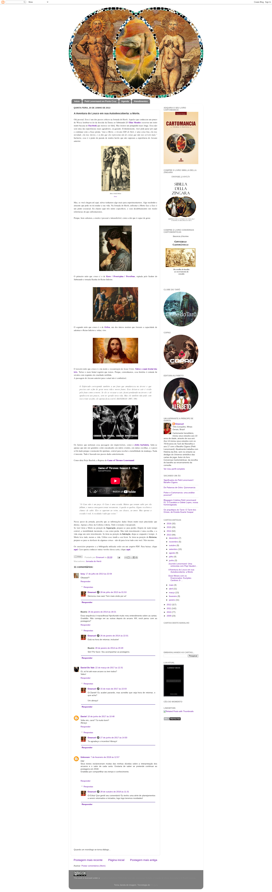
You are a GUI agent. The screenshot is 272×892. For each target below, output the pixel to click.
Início (77, 101)
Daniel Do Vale (87, 668)
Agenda (125, 101)
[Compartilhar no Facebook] (133, 557)
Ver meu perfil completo (174, 469)
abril (171, 589)
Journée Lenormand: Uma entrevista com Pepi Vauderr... (182, 565)
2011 (169, 608)
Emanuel (100, 557)
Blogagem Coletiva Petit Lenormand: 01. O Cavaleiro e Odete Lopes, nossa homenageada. (181, 502)
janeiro (172, 600)
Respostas (88, 587)
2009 (169, 616)
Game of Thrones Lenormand (120, 460)
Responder (86, 581)
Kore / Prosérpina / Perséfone (120, 276)
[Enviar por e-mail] (125, 557)
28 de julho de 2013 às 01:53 (113, 592)
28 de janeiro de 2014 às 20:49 (109, 648)
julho (171, 557)
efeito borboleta (141, 444)
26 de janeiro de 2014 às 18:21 (102, 612)
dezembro (174, 538)
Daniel (84, 716)
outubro (173, 545)
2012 (169, 605)
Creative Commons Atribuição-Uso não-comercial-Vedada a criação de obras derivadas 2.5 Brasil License (147, 878)
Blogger (154, 885)
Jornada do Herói (93, 561)
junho (172, 560)
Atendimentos (141, 101)
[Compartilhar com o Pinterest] (136, 557)
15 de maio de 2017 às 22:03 (113, 689)
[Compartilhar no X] (131, 557)
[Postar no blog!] (128, 557)
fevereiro (173, 596)
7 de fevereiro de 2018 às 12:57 (105, 757)
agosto (172, 553)
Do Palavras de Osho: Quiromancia (179, 487)
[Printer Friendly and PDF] (78, 557)
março (172, 592)
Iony (83, 574)
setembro (173, 549)
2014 (169, 531)
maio (171, 585)
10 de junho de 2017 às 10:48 (101, 716)
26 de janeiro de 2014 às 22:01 (114, 636)
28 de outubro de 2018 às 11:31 (114, 792)
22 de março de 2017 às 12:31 (109, 668)
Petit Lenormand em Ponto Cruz (100, 101)
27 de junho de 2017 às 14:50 (113, 738)
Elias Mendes (135, 122)
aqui (76, 549)
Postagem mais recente (88, 860)
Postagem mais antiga (143, 860)
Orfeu (107, 327)
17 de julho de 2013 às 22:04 (99, 574)
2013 (169, 535)
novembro (174, 542)
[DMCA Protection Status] (172, 720)
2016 (169, 524)
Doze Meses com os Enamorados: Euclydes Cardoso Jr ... (179, 578)
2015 (169, 527)
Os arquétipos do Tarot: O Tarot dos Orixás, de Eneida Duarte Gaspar (180, 511)
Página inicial (116, 860)
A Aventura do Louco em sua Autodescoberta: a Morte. (181, 571)
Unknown (85, 757)
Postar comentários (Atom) (93, 866)
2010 (169, 612)
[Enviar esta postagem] (119, 557)
